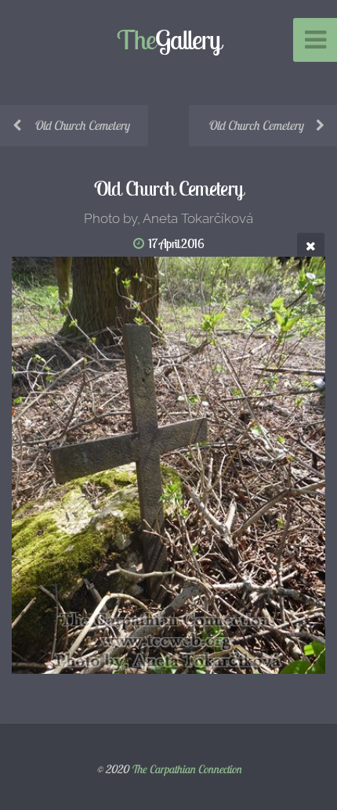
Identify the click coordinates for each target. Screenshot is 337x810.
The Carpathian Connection (186, 769)
